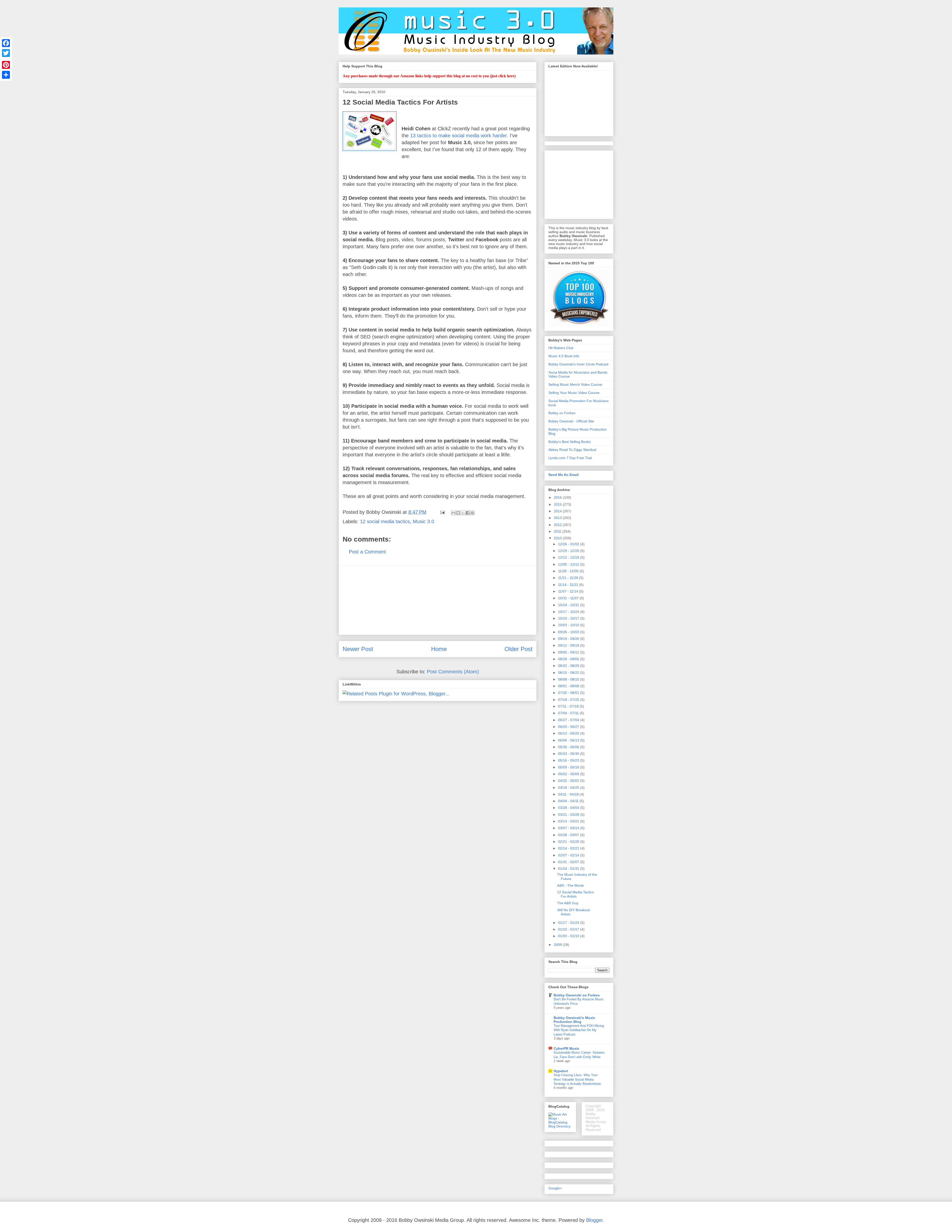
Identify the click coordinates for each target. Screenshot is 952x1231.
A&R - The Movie (570, 885)
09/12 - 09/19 (569, 645)
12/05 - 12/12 (569, 564)
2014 (558, 511)
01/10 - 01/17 (569, 929)
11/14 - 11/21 (568, 585)
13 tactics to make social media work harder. (459, 135)
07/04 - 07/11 (569, 713)
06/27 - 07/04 (569, 720)
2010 (558, 538)
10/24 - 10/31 (569, 605)
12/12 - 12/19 (569, 557)
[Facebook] (6, 43)
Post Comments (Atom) (453, 671)
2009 (558, 945)
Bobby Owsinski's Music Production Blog (574, 1020)
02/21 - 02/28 (569, 842)
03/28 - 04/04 (569, 808)
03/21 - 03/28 (569, 815)
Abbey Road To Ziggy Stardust (572, 450)
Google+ (555, 1188)
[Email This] (453, 512)
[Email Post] (442, 512)
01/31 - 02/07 (569, 862)
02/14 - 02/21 (569, 848)
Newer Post (358, 649)
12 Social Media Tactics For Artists (575, 894)
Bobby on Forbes (561, 413)
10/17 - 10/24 (569, 612)
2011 (558, 531)
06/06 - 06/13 (569, 740)
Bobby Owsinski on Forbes (577, 995)
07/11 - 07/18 (569, 706)
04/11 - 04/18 (569, 794)
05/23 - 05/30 (569, 754)
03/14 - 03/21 (569, 821)
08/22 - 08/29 (569, 666)
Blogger (594, 1220)
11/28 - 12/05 (569, 571)
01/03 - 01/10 (569, 936)
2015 (558, 504)
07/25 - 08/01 (569, 693)
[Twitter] (6, 53)
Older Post (519, 649)
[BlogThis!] (458, 512)
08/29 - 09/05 (569, 659)
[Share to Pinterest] (472, 512)
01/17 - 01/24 (569, 923)
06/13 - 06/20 (569, 733)
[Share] (6, 75)
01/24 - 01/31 (569, 869)
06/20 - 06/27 (569, 727)
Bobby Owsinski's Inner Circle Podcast (578, 364)
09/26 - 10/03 (569, 632)
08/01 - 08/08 (569, 686)
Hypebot (561, 1071)
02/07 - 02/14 (569, 855)
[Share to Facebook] (467, 512)
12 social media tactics (385, 521)
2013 (558, 518)
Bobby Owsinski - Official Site (571, 421)
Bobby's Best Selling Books (569, 442)
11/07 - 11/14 (568, 591)
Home (439, 649)
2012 (558, 525)
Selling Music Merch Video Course (575, 384)
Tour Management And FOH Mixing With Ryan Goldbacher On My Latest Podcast (579, 1030)
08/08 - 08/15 (569, 679)
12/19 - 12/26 (569, 551)
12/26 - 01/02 (569, 544)
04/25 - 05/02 (569, 781)
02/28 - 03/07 (569, 835)
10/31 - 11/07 (569, 598)
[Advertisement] (437, 600)
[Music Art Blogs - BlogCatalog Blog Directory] (560, 1126)
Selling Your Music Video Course (573, 393)
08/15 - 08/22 (569, 673)
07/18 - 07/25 (569, 700)
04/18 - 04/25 (569, 788)
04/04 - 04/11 (569, 801)
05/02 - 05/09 (569, 774)
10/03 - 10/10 (569, 625)
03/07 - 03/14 (569, 828)
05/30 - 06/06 (569, 747)
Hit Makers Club (560, 348)
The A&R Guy (567, 903)
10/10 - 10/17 (569, 618)
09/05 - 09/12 (569, 652)
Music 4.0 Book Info (563, 356)
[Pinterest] (6, 65)
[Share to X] (462, 512)
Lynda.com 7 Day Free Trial (570, 458)
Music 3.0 (423, 521)
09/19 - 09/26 (569, 639)
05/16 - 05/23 (569, 760)
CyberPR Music (566, 1048)
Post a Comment (367, 551)
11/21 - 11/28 (568, 578)
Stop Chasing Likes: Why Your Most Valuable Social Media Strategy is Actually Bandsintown (577, 1079)
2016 (558, 497)
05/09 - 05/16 (569, 767)
